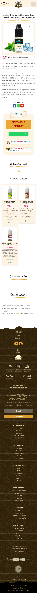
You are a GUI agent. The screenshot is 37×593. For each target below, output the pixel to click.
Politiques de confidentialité (19, 548)
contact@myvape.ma (18, 388)
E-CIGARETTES (18, 425)
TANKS (19, 471)
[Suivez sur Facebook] (16, 344)
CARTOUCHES (19, 475)
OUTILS (19, 498)
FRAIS (19, 455)
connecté (16, 313)
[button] (33, 4)
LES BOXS (19, 433)
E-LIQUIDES (18, 445)
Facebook (14, 105)
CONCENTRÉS (19, 536)
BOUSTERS (19, 531)
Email (22, 105)
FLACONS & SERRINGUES (19, 515)
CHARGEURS (19, 511)
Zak (27, 591)
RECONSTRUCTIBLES (19, 491)
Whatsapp (18, 105)
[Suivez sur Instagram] (21, 344)
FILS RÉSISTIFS (19, 493)
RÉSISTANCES (19, 468)
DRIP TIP (19, 478)
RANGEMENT (19, 513)
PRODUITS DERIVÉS (19, 518)
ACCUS (19, 480)
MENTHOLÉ (19, 458)
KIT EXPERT (19, 438)
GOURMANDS (19, 453)
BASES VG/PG (19, 528)
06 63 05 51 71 (19, 385)
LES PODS (19, 428)
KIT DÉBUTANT (19, 435)
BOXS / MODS (19, 500)
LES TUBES (19, 430)
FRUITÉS (19, 450)
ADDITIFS (19, 533)
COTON (19, 495)
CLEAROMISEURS (19, 473)
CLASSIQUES (19, 448)
